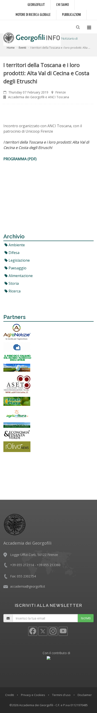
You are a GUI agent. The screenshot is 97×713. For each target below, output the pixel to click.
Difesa (13, 252)
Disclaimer (85, 695)
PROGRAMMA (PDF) (20, 158)
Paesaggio (17, 268)
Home (11, 48)
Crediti (9, 695)
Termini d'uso (61, 695)
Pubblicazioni (71, 15)
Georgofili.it (36, 5)
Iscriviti (86, 618)
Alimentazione (20, 275)
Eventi (22, 48)
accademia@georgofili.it (27, 586)
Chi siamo (62, 5)
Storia (13, 283)
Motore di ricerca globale (33, 15)
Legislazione (19, 260)
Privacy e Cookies (33, 695)
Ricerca (14, 291)
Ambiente (16, 244)
